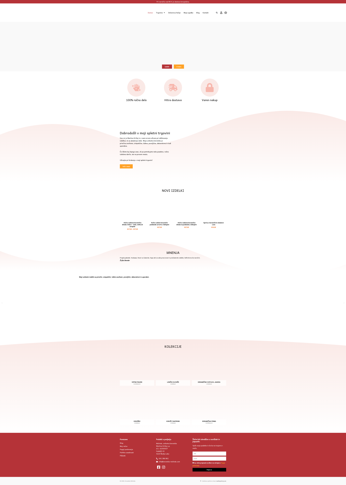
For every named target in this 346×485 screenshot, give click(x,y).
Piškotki (123, 456)
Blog (198, 13)
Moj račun (123, 446)
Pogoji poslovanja (126, 449)
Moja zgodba (188, 13)
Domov (150, 13)
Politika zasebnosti (127, 452)
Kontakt (206, 13)
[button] (216, 12)
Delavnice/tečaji (174, 13)
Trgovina (159, 13)
